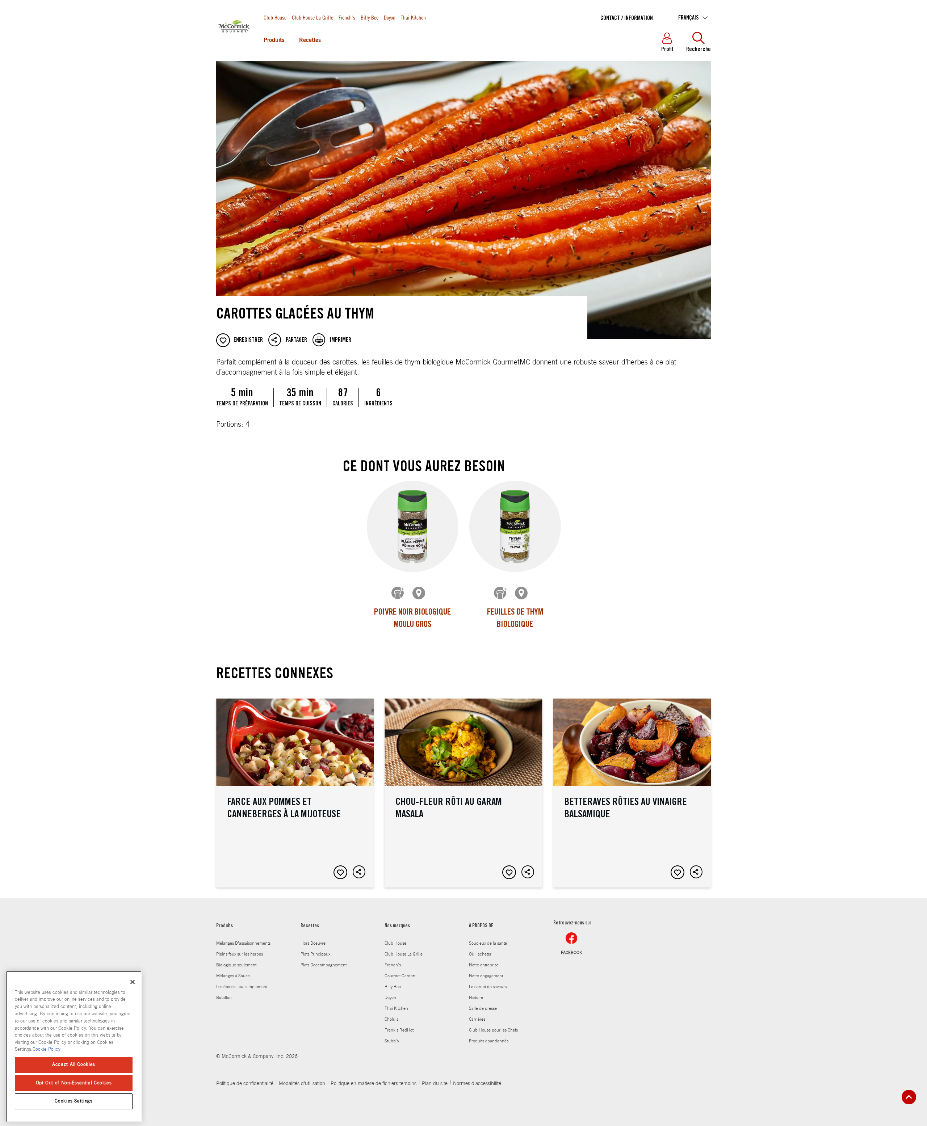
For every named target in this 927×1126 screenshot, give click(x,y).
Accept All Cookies (73, 1064)
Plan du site (435, 1083)
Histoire (476, 997)
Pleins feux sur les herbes (239, 954)
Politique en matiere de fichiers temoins (373, 1083)
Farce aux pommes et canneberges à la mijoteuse (295, 793)
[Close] (132, 982)
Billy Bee (369, 17)
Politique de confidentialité (244, 1083)
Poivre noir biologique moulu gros (412, 618)
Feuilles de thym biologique (515, 618)
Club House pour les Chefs (493, 1030)
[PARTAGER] (359, 872)
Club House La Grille (312, 17)
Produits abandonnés (488, 1041)
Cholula (392, 1019)
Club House (275, 17)
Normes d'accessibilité (477, 1083)
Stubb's (392, 1041)
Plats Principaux (315, 954)
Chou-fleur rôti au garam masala (463, 793)
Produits (274, 40)
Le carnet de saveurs (488, 986)
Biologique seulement (236, 965)
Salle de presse (483, 1008)
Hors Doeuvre (313, 943)
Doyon (389, 17)
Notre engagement (486, 976)
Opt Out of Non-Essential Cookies (74, 1082)
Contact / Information (626, 18)
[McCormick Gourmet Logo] (234, 43)
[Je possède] (398, 593)
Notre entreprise (484, 965)
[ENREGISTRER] (340, 872)
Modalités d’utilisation (302, 1083)
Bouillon (224, 997)
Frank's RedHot (399, 1030)
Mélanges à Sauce (233, 976)
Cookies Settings (74, 1101)
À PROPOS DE (481, 926)
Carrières (477, 1019)
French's (347, 17)
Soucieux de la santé (488, 943)
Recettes (310, 40)
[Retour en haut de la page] (909, 1097)
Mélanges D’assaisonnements (243, 943)
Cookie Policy (46, 1049)
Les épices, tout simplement (241, 986)
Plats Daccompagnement (324, 965)
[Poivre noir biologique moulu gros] (412, 526)
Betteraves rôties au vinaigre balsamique (632, 793)
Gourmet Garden (400, 976)
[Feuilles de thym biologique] (515, 526)
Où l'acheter (480, 954)
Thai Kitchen (413, 17)
